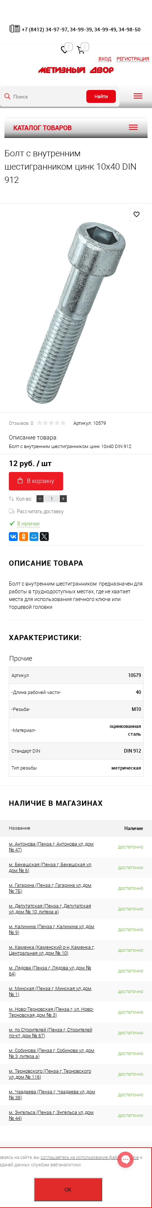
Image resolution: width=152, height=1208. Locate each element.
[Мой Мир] (34, 536)
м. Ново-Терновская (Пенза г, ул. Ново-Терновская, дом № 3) (51, 1012)
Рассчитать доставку (40, 511)
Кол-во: (24, 498)
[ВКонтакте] (13, 536)
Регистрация (133, 59)
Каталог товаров (42, 127)
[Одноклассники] (23, 536)
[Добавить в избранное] (136, 214)
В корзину (40, 481)
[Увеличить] (76, 313)
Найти (101, 96)
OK (68, 1190)
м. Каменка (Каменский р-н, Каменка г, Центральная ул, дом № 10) (51, 950)
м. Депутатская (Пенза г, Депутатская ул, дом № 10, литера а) (50, 908)
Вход (105, 59)
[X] (44, 536)
